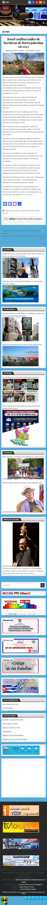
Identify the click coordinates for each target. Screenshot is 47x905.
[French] (13, 593)
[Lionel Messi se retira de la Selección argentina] (20, 402)
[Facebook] (33, 2)
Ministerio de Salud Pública (13, 735)
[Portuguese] (22, 593)
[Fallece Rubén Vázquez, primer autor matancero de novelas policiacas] (30, 512)
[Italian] (19, 593)
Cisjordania (15, 211)
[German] (16, 593)
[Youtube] (36, 2)
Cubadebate (7, 732)
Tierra (5, 213)
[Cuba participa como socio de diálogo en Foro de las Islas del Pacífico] (20, 302)
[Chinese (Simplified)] (4, 593)
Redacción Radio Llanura (15, 51)
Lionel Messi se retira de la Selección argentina (20, 377)
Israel (22, 211)
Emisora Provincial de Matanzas (14, 739)
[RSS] (40, 2)
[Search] (44, 2)
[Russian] (25, 593)
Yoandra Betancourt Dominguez (30, 884)
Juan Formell (7, 566)
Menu (7, 2)
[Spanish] (29, 593)
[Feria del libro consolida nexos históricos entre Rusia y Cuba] (26, 479)
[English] (10, 593)
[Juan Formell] (26, 566)
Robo (38, 211)
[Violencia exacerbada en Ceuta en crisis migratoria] (20, 366)
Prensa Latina (26, 194)
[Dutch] (7, 593)
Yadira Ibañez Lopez (26, 887)
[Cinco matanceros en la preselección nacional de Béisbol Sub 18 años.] (20, 445)
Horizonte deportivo (10, 704)
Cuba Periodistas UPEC (11, 728)
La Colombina (7, 708)
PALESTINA (30, 211)
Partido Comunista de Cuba (12, 720)
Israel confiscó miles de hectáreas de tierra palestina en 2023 (23, 43)
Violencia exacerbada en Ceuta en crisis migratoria (22, 345)
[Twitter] (29, 2)
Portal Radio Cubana (10, 724)
